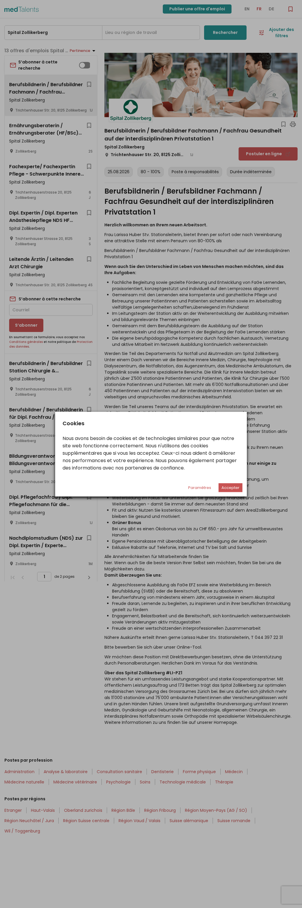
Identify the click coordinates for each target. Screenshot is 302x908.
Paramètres (199, 487)
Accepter (230, 487)
